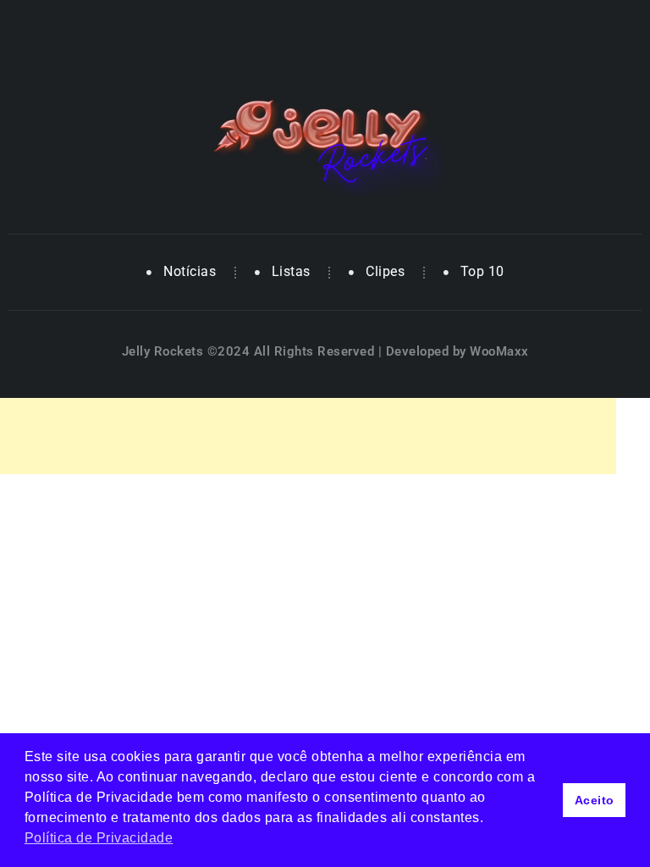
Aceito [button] (594, 800)
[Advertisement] (308, 436)
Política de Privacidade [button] (99, 838)
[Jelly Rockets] (325, 139)
